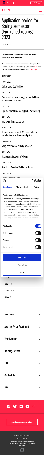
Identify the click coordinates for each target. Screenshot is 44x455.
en (7, 2)
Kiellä (22, 272)
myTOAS (34, 3)
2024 (9, 284)
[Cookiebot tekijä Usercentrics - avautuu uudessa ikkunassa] (31, 180)
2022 (9, 297)
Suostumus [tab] (7, 187)
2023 (9, 290)
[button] (40, 10)
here (35, 67)
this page (34, 69)
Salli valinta (22, 265)
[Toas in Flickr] (22, 406)
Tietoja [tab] (36, 187)
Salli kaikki (22, 257)
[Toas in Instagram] (34, 406)
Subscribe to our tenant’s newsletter (22, 422)
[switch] (38, 233)
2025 (9, 277)
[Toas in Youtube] (28, 406)
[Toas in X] (16, 406)
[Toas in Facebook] (9, 406)
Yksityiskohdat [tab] (22, 187)
